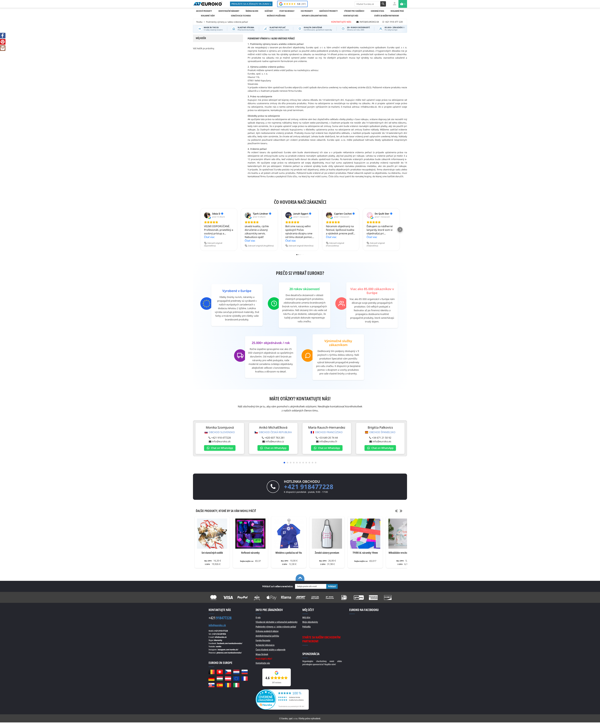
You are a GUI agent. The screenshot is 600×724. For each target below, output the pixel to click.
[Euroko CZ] (228, 672)
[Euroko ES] (220, 685)
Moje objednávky (310, 621)
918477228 (220, 617)
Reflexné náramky (250, 552)
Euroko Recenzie (263, 640)
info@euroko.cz (274, 441)
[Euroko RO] (228, 685)
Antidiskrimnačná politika (267, 635)
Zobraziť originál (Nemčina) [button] (301, 245)
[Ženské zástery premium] (327, 534)
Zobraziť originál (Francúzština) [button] (335, 244)
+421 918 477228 (221, 437)
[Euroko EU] (236, 678)
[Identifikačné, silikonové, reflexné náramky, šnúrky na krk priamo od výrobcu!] (207, 4)
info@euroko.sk (221, 441)
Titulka (199, 21)
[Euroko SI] (244, 672)
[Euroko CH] (220, 672)
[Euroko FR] (244, 678)
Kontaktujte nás (263, 663)
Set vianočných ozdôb (212, 552)
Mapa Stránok (262, 654)
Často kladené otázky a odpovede (270, 649)
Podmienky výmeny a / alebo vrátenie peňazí (276, 626)
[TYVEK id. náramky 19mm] (365, 534)
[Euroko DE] (211, 678)
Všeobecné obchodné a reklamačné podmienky (277, 621)
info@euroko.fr (328, 441)
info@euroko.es (381, 441)
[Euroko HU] (220, 678)
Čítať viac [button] (209, 237)
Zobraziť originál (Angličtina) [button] (261, 245)
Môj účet (306, 617)
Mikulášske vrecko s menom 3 (403, 552)
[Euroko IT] (236, 685)
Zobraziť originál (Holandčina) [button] (376, 244)
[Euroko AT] (228, 678)
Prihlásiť (332, 586)
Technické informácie (265, 645)
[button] (200, 229)
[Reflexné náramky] (250, 534)
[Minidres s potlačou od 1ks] (289, 534)
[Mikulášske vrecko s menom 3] (403, 534)
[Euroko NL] (236, 672)
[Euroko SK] (211, 685)
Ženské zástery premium (327, 552)
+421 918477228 (308, 486)
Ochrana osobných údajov (267, 631)
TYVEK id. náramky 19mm (365, 552)
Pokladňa (306, 626)
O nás (258, 617)
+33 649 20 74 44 (328, 437)
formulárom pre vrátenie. (294, 61)
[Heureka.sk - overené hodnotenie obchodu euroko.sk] (282, 690)
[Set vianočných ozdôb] (212, 534)
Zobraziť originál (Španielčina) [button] (213, 244)
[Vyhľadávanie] (383, 4)
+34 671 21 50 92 (381, 437)
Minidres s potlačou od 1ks (288, 552)
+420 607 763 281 (275, 437)
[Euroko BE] (211, 672)
